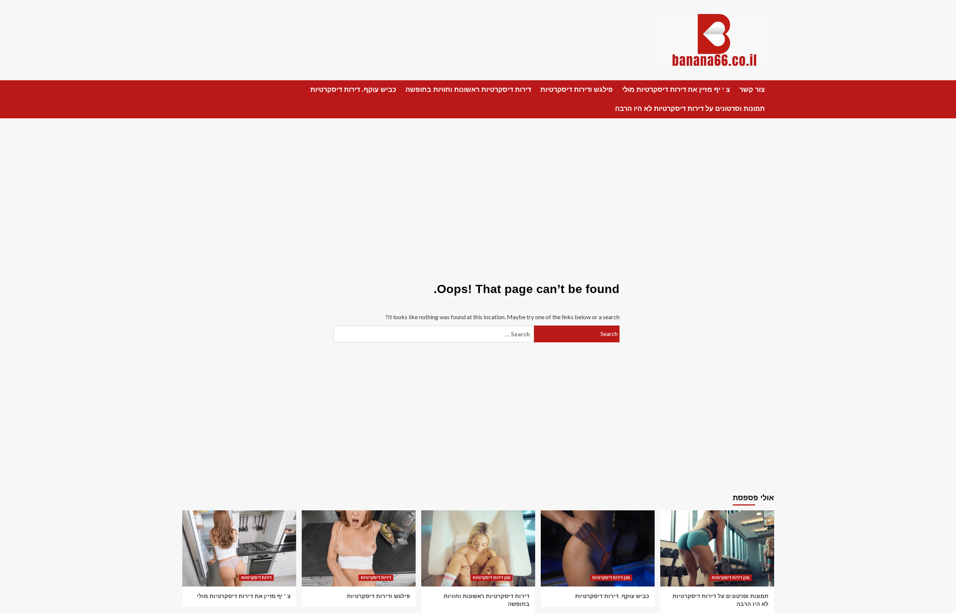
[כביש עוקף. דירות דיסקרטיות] (598, 548)
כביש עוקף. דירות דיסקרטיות (353, 89)
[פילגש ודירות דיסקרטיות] (359, 548)
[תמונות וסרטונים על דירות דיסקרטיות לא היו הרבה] (717, 548)
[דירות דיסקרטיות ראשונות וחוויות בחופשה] (478, 548)
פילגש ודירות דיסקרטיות (576, 89)
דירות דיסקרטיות (256, 577)
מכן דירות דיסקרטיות (491, 577)
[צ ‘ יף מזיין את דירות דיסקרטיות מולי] (239, 548)
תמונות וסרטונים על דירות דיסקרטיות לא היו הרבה (690, 108)
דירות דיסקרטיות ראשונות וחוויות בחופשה (468, 89)
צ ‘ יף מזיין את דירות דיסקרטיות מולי (676, 89)
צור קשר (752, 89)
